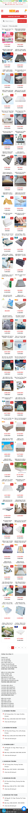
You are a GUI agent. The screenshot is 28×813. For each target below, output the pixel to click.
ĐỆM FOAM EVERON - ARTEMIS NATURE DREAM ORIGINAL (20, 30)
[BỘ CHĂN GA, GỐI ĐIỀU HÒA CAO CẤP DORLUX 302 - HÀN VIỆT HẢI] (8, 385)
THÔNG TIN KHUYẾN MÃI (7, 664)
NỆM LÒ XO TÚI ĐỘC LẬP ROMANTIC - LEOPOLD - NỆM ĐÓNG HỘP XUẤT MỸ (20, 173)
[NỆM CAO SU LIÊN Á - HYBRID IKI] (7, 406)
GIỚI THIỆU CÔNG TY (6, 662)
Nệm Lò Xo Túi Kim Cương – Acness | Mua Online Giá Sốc (7, 603)
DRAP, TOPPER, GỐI (6, 674)
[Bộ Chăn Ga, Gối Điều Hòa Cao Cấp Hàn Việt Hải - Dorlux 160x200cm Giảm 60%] (8, 365)
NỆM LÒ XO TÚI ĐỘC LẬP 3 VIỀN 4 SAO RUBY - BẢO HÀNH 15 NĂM (7, 542)
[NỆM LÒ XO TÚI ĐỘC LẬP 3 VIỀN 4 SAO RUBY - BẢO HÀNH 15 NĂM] (8, 549)
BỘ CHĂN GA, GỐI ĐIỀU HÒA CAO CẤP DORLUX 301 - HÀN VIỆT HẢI (20, 398)
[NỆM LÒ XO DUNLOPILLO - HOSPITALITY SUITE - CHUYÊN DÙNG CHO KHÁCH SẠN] (20, 447)
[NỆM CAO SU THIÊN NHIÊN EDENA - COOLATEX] (20, 139)
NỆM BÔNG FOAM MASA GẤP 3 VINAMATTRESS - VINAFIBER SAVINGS (20, 480)
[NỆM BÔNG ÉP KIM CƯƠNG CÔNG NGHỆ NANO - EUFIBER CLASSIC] (20, 508)
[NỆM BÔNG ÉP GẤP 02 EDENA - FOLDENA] (7, 344)
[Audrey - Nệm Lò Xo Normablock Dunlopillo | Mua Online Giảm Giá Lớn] (20, 631)
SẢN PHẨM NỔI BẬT (6, 701)
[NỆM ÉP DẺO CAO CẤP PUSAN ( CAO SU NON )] (20, 549)
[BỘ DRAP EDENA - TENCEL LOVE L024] (7, 324)
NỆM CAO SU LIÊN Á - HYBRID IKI (7, 398)
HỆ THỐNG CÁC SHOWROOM (9, 665)
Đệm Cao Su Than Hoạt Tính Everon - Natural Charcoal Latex (8, 111)
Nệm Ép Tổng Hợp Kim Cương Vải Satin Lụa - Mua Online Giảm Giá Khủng (20, 357)
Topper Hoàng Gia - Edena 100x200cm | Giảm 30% (8, 173)
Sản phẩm (10, 2)
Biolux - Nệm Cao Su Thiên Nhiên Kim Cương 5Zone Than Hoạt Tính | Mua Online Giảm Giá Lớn (8, 624)
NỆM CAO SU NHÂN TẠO (7, 705)
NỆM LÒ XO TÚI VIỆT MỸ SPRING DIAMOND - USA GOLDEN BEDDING (20, 91)
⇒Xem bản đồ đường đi (10, 721)
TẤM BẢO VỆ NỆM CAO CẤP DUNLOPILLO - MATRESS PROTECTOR (7, 214)
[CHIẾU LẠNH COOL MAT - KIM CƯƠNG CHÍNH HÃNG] (8, 78)
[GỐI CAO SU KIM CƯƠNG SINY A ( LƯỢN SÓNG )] (8, 303)
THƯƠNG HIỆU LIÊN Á (7, 685)
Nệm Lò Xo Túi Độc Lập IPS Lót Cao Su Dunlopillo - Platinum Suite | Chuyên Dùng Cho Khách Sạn (8, 419)
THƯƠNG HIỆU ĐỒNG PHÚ (8, 688)
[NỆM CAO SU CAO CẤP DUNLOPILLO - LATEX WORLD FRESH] (8, 508)
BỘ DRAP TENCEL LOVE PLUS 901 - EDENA (20, 316)
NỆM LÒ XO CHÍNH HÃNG (7, 672)
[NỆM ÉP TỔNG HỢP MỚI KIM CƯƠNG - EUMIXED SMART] (8, 160)
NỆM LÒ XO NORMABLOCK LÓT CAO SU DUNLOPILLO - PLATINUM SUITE (20, 296)
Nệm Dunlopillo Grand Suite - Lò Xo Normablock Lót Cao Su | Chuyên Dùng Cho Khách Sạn (20, 71)
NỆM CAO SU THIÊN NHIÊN (8, 679)
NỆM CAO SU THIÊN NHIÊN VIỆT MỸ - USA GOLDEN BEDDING (7, 439)
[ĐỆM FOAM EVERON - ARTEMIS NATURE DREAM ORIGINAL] (20, 37)
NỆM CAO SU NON (6, 698)
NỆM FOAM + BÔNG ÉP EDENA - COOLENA (7, 255)
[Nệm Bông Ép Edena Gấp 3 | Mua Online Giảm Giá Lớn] (20, 590)
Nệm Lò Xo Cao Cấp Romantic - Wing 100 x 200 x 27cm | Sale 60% (20, 337)
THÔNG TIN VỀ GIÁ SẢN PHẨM (9, 667)
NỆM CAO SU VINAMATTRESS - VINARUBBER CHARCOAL (7, 562)
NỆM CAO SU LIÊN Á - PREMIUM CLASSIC (20, 460)
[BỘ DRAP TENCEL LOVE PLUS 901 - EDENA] (20, 324)
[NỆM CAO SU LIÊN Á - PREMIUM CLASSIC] (20, 467)
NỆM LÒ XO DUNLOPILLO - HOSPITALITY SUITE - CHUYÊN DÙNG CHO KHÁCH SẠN (20, 439)
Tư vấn (19, 2)
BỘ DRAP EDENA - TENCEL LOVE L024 (7, 316)
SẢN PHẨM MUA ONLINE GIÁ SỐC (10, 680)
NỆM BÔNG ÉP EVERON (7, 703)
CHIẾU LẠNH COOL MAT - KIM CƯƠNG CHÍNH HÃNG (8, 71)
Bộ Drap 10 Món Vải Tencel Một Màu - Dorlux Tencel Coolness (7, 132)
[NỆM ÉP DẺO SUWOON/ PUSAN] (8, 467)
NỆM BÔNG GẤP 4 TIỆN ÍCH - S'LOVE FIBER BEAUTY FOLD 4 (7, 193)
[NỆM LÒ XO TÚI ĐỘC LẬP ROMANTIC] (14, 1)
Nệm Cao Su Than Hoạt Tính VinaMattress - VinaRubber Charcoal (20, 378)
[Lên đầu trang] (24, 804)
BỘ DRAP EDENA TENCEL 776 (7, 521)
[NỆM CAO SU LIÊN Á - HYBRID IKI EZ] (20, 221)
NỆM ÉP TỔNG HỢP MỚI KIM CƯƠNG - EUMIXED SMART (7, 152)
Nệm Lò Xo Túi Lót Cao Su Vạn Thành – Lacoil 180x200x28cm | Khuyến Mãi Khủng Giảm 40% (7, 234)
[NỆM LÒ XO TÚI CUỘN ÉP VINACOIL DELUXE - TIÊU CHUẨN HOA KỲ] (20, 529)
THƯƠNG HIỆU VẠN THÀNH (8, 690)
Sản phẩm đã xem (22, 21)
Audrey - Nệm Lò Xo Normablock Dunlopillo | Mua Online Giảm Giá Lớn (20, 624)
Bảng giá (4, 2)
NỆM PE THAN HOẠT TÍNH (20, 275)
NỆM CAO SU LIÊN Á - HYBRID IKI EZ (20, 214)
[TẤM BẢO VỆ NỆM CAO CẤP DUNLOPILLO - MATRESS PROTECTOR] (8, 221)
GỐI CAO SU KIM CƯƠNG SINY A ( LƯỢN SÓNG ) (7, 296)
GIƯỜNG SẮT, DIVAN (6, 675)
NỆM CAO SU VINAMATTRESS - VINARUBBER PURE (20, 562)
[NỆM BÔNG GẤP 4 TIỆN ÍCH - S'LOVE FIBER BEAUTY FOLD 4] (8, 201)
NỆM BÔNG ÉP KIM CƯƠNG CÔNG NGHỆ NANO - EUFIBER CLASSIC (20, 501)
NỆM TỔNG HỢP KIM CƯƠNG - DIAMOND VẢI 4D (7, 91)
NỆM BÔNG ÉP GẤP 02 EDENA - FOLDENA (7, 337)
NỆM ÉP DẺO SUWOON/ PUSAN (7, 460)
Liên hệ (23, 2)
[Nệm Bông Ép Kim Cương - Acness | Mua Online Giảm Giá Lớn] (20, 611)
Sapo (24, 812)
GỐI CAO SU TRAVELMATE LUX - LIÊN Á (20, 152)
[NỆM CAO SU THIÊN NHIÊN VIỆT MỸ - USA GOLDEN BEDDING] (8, 447)
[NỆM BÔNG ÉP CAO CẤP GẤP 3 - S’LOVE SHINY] (20, 262)
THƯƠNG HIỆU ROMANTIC (8, 687)
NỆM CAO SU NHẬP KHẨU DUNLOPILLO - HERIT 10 (20, 193)
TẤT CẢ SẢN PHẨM (6, 661)
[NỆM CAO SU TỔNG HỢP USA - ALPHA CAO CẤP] (7, 488)
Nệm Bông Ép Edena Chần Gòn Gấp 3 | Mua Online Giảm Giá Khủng (7, 583)
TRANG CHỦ (4, 657)
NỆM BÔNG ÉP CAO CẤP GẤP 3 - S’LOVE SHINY (20, 255)
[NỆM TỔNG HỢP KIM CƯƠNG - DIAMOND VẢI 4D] (8, 98)
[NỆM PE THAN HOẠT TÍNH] (20, 283)
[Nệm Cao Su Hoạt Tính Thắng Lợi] (7, 37)
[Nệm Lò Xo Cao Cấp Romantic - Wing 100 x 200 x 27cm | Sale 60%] (20, 344)
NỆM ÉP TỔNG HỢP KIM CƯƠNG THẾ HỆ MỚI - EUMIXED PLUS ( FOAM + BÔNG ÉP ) (20, 50)
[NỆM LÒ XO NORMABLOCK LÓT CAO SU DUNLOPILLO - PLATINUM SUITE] (20, 303)
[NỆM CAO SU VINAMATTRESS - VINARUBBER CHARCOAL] (8, 570)
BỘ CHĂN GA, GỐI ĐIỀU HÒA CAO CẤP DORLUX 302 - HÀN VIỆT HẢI (7, 378)
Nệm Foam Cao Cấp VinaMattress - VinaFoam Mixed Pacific (20, 111)
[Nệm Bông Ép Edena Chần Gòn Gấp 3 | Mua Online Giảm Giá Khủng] (7, 590)
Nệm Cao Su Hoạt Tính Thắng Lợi (7, 30)
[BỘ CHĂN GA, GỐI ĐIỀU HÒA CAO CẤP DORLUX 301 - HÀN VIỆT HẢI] (20, 406)
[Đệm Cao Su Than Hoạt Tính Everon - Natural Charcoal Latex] (7, 119)
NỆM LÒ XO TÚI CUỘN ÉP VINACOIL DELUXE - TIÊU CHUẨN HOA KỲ (20, 521)
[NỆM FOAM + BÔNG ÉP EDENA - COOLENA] (7, 262)
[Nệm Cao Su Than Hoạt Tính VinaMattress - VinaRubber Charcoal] (20, 385)
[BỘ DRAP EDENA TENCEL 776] (7, 529)
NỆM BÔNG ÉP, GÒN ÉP (7, 677)
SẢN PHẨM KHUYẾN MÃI (7, 706)
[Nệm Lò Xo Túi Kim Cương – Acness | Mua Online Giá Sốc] (8, 611)
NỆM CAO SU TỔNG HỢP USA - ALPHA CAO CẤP (8, 480)
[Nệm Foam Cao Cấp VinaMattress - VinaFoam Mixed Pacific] (20, 119)
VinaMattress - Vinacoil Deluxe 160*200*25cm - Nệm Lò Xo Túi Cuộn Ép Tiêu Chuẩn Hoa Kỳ (7, 275)
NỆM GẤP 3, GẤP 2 (6, 700)
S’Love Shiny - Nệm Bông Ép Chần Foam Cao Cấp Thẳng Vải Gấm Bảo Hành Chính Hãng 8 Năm (20, 234)
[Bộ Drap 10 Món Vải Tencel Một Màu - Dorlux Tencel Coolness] (8, 139)
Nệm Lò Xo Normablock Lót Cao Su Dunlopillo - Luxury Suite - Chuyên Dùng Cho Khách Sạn (20, 419)
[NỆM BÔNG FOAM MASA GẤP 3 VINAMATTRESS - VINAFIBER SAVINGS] (20, 488)
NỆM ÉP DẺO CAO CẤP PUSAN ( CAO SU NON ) (20, 542)
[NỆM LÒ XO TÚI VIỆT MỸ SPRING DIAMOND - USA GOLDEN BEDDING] (20, 98)
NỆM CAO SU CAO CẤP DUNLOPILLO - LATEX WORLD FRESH (7, 501)
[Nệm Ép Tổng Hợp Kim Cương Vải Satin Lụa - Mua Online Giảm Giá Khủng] (20, 365)
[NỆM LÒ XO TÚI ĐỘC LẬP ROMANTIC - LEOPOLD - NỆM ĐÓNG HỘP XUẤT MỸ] (20, 180)
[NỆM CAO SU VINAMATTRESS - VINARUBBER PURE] (20, 570)
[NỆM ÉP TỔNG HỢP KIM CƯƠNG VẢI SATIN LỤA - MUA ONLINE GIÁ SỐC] (7, 57)
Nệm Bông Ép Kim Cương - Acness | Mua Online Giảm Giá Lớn (20, 603)
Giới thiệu (15, 2)
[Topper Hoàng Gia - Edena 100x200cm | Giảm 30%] (7, 180)
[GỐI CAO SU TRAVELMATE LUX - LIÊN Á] (20, 160)
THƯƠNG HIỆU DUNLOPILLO (8, 693)
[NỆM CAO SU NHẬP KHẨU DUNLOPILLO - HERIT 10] (20, 201)
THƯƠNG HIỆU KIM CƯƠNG (8, 692)
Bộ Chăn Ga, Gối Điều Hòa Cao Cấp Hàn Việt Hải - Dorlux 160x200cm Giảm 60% (8, 357)
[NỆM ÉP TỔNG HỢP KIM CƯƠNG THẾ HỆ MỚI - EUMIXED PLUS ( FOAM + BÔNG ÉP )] (20, 57)
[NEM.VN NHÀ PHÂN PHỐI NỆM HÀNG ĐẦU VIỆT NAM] (14, 10)
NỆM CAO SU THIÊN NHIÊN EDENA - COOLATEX (20, 132)
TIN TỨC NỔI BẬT (5, 659)
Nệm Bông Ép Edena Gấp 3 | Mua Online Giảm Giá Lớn (20, 583)
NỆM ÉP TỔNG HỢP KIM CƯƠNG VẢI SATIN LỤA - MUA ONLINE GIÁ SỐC (7, 50)
